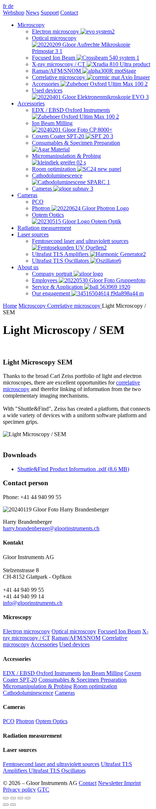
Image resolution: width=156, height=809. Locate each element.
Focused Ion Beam (119, 631)
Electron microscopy (26, 631)
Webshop (13, 12)
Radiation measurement (44, 228)
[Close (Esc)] (6, 798)
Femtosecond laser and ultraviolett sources (51, 764)
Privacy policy (19, 789)
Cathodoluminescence (28, 693)
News (32, 12)
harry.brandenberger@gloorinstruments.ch (51, 528)
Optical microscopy (74, 631)
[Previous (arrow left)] (6, 805)
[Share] (13, 798)
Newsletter (111, 783)
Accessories (31, 103)
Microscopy (31, 25)
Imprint (132, 783)
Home (10, 306)
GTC (43, 789)
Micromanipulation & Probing (37, 686)
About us (27, 267)
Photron (25, 721)
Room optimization (95, 686)
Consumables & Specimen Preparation (82, 680)
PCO (9, 721)
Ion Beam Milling (102, 673)
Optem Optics (51, 721)
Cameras (27, 195)
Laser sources (33, 234)
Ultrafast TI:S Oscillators (57, 771)
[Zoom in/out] (27, 798)
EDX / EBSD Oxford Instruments (42, 673)
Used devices (74, 644)
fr (5, 6)
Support (50, 12)
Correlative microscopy (74, 306)
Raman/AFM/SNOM (76, 638)
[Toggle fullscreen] (20, 798)
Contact (69, 12)
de (10, 6)
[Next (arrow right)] (13, 805)
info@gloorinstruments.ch (32, 603)
